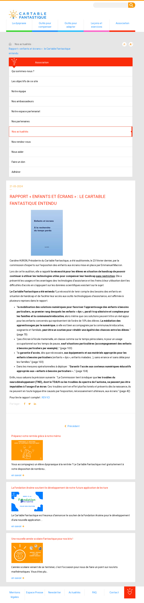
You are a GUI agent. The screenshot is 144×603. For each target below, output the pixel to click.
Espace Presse (34, 592)
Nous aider (18, 151)
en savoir (16, 475)
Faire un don (18, 161)
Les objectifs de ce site (25, 81)
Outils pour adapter (71, 25)
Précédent (73, 426)
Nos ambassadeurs (23, 101)
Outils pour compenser (44, 25)
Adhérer (16, 172)
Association (122, 23)
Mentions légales (14, 594)
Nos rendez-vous (21, 141)
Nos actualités (23, 44)
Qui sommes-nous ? (23, 71)
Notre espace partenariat (26, 111)
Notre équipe (19, 91)
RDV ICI (46, 397)
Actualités (74, 592)
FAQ (94, 592)
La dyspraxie (19, 23)
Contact (114, 592)
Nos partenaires (21, 121)
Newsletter (54, 592)
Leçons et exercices (96, 25)
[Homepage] (10, 44)
